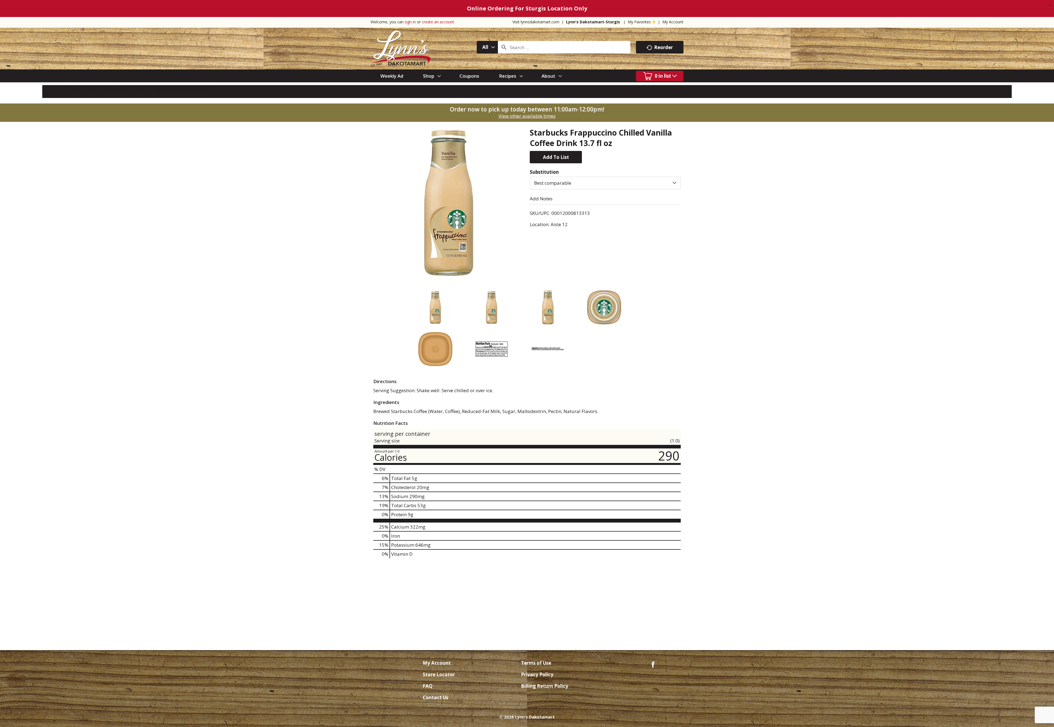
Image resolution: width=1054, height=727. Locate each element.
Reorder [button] (663, 47)
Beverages (116, 88)
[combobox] (487, 47)
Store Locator (439, 674)
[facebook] (653, 664)
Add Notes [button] (541, 198)
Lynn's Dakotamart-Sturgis (593, 21)
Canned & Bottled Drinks (181, 88)
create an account (438, 21)
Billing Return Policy (544, 686)
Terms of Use (536, 663)
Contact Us (435, 697)
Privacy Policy (537, 674)
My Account (672, 21)
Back (53, 88)
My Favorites (639, 21)
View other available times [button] (527, 116)
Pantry (91, 88)
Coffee (140, 88)
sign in (410, 21)
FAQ (428, 686)
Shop (72, 88)
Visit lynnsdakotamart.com (535, 21)
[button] (556, 157)
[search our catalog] (504, 47)
